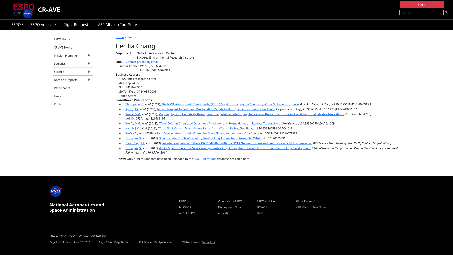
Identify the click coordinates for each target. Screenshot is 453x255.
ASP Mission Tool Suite (117, 24)
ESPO (15, 25)
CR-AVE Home (63, 47)
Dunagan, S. (133, 138)
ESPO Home (62, 39)
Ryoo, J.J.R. (132, 109)
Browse (262, 207)
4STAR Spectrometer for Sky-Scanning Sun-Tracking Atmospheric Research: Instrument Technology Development (235, 148)
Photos (59, 104)
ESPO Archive (41, 25)
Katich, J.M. (132, 128)
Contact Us (208, 242)
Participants (62, 88)
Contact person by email (142, 62)
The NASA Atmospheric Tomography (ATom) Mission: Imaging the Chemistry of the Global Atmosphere (230, 104)
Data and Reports (65, 81)
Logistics (59, 64)
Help (260, 213)
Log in (422, 4)
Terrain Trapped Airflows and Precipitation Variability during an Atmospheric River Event (216, 109)
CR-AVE (49, 9)
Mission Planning (65, 56)
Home (120, 37)
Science (58, 72)
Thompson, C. (134, 104)
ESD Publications (205, 159)
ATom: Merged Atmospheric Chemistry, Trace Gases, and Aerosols (199, 133)
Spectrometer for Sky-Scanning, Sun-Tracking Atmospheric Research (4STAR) (210, 138)
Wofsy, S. (131, 133)
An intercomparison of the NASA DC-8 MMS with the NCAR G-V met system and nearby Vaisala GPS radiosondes (237, 143)
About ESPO (187, 213)
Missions (185, 207)
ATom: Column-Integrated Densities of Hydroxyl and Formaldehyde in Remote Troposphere (219, 123)
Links (57, 96)
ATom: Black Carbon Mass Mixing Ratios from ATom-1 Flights (198, 128)
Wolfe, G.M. (133, 114)
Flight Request (75, 24)
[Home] (25, 10)
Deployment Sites (230, 207)
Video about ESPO (230, 201)
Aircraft (223, 213)
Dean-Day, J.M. (135, 143)
